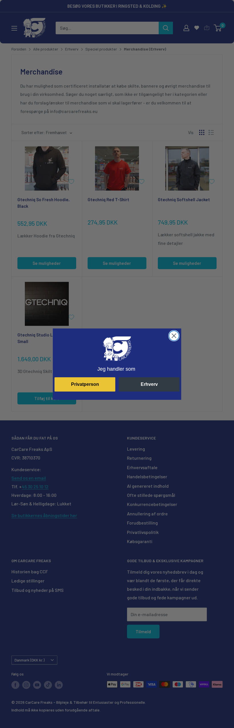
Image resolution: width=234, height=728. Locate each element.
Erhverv (149, 384)
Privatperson (85, 384)
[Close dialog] (174, 336)
